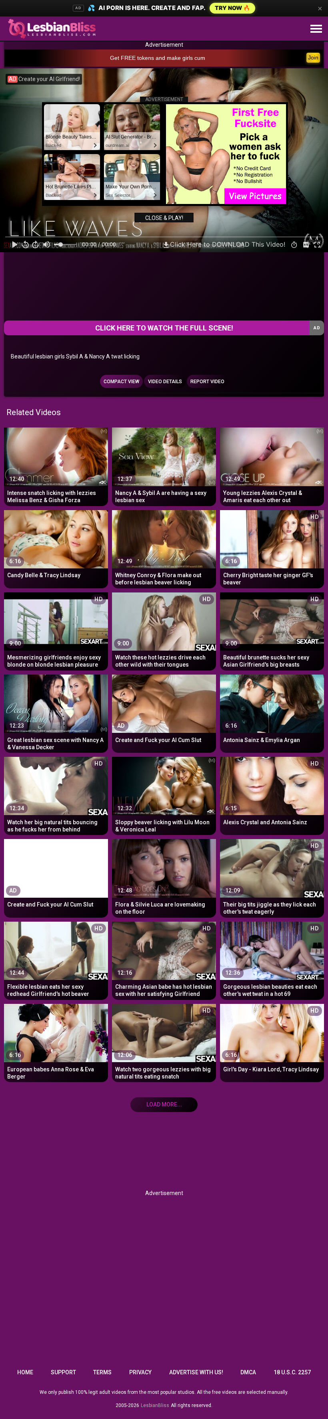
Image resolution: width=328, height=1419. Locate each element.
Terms (102, 1372)
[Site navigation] (316, 29)
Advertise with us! (196, 1372)
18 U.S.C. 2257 (292, 1372)
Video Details (165, 381)
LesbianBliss (155, 1405)
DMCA (248, 1372)
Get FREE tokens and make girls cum (157, 58)
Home (25, 1372)
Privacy (140, 1372)
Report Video (207, 381)
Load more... (164, 1104)
